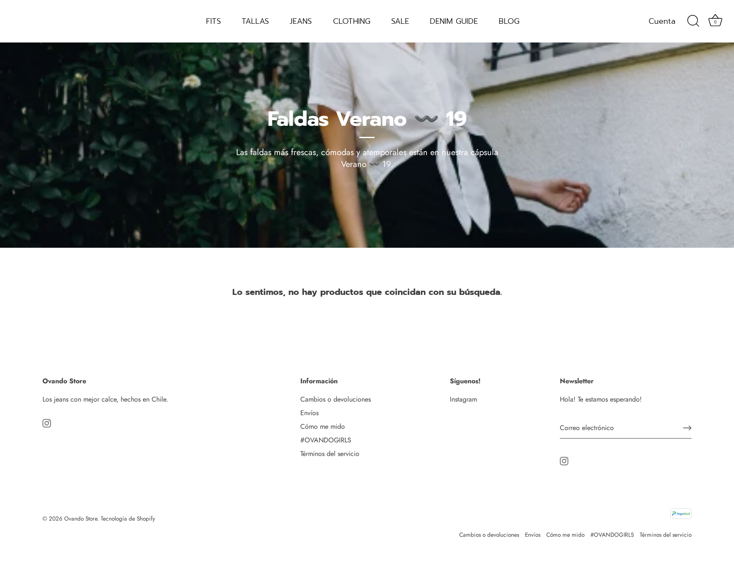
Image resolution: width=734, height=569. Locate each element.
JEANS (301, 21)
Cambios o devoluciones (335, 399)
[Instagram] (46, 422)
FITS (213, 21)
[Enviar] (687, 428)
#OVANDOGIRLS (325, 440)
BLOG (509, 21)
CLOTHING (351, 21)
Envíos (309, 413)
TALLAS (255, 21)
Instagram (463, 399)
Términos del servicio (329, 454)
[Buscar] (693, 21)
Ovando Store (80, 518)
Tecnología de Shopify (128, 518)
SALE (400, 21)
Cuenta (662, 21)
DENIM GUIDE (454, 21)
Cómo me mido (322, 426)
